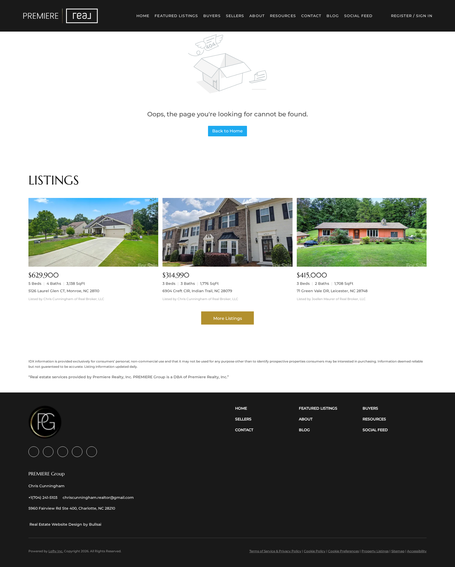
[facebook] (33, 451)
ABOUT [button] (257, 15)
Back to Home (227, 130)
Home (142, 15)
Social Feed (358, 15)
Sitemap (397, 551)
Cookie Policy (314, 551)
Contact (311, 15)
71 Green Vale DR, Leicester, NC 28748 (332, 291)
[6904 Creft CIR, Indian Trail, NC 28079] (227, 232)
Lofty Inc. (55, 551)
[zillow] (62, 451)
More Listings (227, 318)
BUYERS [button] (212, 15)
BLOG (333, 15)
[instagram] (77, 451)
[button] (60, 15)
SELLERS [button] (235, 15)
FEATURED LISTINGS (176, 15)
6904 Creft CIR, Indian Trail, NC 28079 (197, 291)
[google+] (91, 451)
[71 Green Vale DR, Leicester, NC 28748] (362, 232)
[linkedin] (48, 451)
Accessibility (417, 551)
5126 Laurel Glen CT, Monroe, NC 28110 (63, 291)
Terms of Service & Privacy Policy (275, 551)
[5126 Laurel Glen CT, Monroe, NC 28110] (93, 232)
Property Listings (375, 551)
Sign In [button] (424, 15)
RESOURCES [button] (283, 15)
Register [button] (401, 15)
